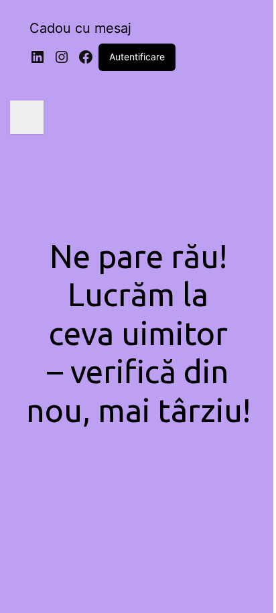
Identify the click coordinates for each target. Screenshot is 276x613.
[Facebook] (86, 57)
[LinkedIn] (37, 57)
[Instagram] (62, 57)
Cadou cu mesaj (80, 28)
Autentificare (137, 56)
